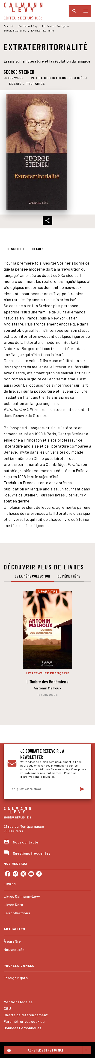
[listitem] (8, 874)
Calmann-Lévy (28, 26)
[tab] (16, 248)
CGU (7, 1008)
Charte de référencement (26, 1015)
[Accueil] (23, 11)
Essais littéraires (15, 30)
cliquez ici (47, 776)
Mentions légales (18, 1002)
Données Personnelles (22, 1028)
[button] (59, 78)
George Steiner (19, 72)
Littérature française (56, 26)
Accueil (9, 26)
